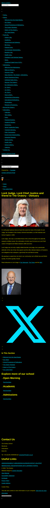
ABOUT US (12, 463)
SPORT (16, 465)
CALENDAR (25, 463)
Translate (12, 170)
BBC (41, 262)
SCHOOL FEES (9, 465)
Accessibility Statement (8, 475)
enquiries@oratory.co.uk (26, 455)
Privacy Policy (5, 480)
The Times (32, 262)
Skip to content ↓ (6, 3)
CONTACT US (33, 463)
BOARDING (19, 463)
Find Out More (7, 382)
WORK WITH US (23, 465)
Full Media (4, 478)
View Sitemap (5, 473)
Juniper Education (17, 470)
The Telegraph (24, 262)
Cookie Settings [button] (6, 483)
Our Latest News (7, 189)
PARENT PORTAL (33, 465)
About (4, 186)
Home (4, 184)
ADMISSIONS (5, 463)
